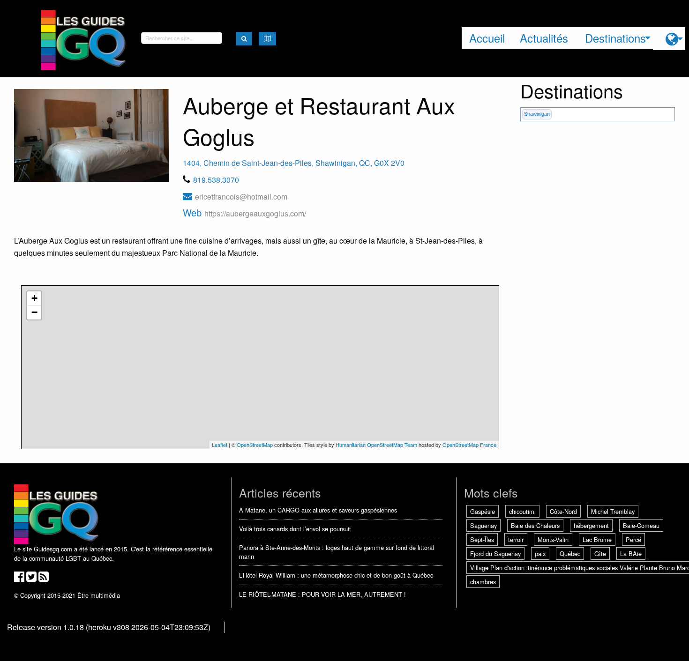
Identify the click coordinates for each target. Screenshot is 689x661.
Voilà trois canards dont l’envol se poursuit (295, 528)
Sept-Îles (482, 539)
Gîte (600, 553)
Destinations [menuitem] (615, 38)
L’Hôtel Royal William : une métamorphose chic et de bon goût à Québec (336, 575)
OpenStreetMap (255, 444)
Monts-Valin (553, 539)
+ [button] (34, 298)
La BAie (631, 553)
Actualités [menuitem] (544, 38)
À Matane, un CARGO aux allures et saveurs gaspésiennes (318, 509)
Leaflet (219, 444)
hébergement (591, 525)
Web (244, 212)
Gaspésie (482, 511)
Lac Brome (597, 539)
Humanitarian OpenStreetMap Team (376, 444)
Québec (570, 553)
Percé (633, 539)
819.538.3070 (216, 179)
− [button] (34, 312)
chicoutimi (522, 511)
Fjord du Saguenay (495, 553)
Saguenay (483, 525)
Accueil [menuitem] (487, 38)
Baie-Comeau (641, 525)
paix (540, 553)
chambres (483, 581)
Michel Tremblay (613, 511)
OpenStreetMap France (469, 444)
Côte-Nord (563, 511)
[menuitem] (669, 38)
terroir (516, 539)
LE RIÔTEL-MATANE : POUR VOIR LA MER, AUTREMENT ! (322, 594)
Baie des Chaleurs (535, 525)
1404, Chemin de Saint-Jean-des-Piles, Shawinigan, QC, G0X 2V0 (293, 162)
